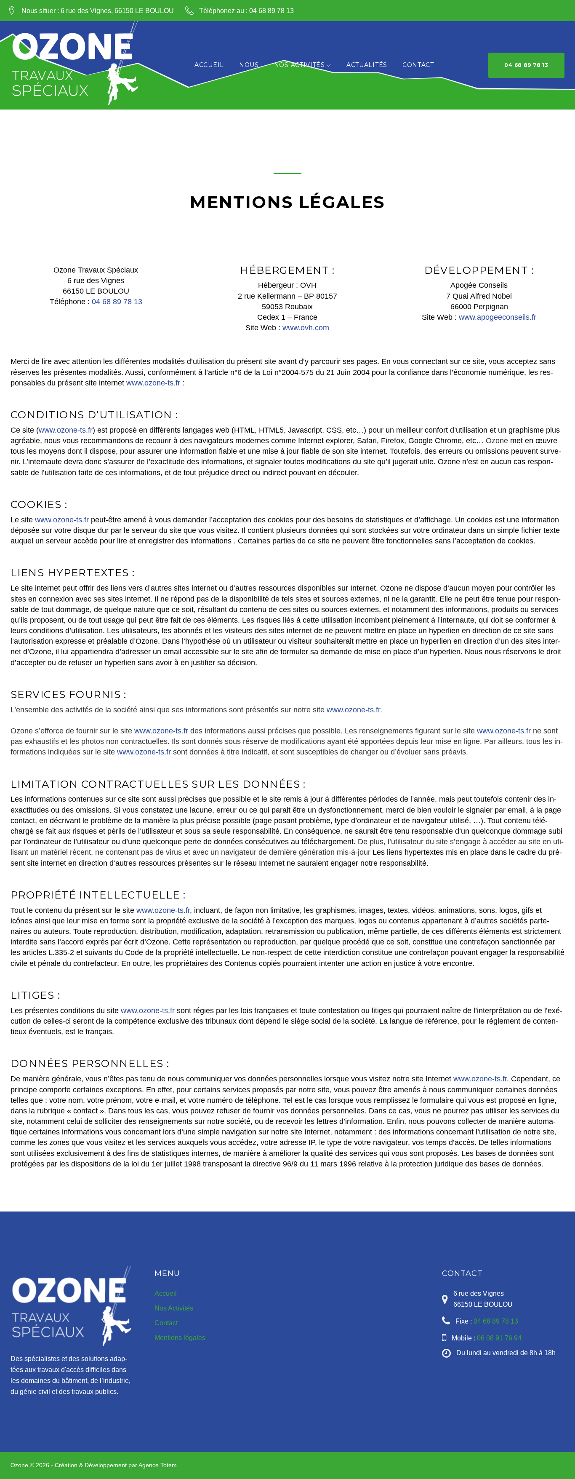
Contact (418, 65)
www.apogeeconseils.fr (497, 317)
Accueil (209, 65)
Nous (249, 65)
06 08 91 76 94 (499, 1338)
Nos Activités (299, 65)
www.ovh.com (305, 328)
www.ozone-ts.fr (153, 383)
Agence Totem (157, 1465)
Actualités (366, 65)
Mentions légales (179, 1337)
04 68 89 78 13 (271, 10)
